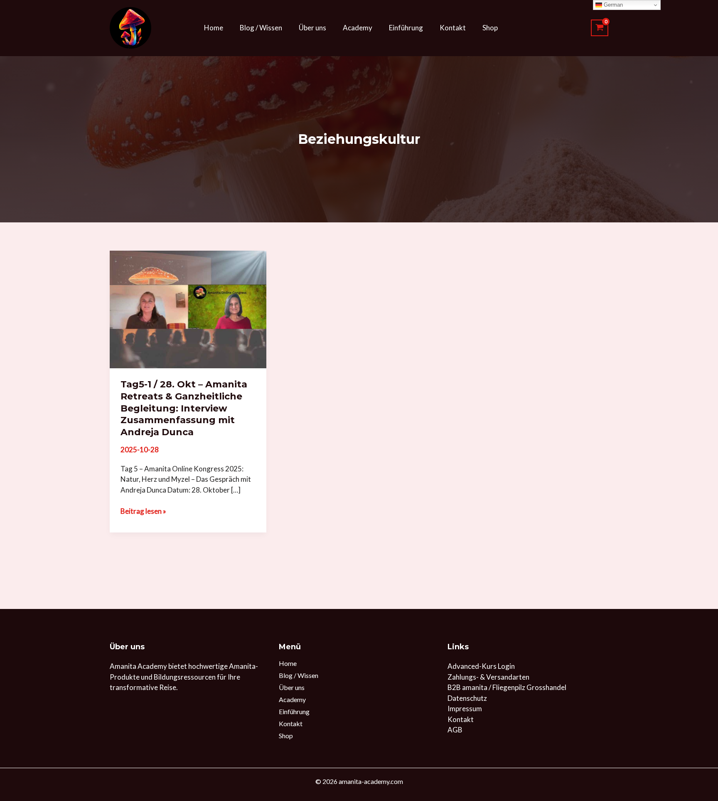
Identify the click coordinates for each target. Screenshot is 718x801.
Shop (490, 27)
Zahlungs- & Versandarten (488, 677)
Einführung (406, 27)
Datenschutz (467, 698)
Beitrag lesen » (143, 510)
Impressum (465, 708)
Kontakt (453, 27)
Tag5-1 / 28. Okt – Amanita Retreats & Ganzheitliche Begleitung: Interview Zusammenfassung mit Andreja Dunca (183, 408)
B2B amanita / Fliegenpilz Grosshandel (507, 687)
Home (213, 27)
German (612, 5)
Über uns (312, 27)
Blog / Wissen (261, 27)
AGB (455, 729)
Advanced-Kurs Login (481, 666)
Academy (357, 27)
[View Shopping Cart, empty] (599, 28)
